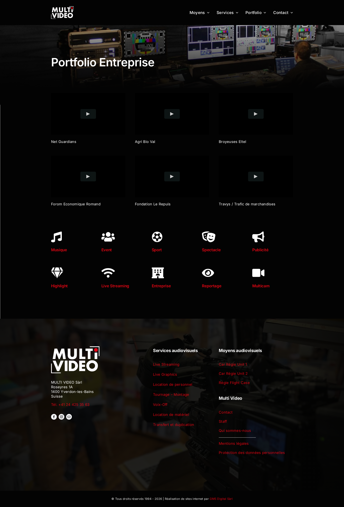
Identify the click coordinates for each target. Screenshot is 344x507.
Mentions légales (234, 443)
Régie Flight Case (234, 383)
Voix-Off (160, 404)
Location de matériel (171, 414)
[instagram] (61, 417)
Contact (226, 412)
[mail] (69, 417)
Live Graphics (165, 374)
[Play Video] (88, 114)
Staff (223, 421)
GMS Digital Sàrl (221, 499)
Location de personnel (172, 384)
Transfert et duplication (173, 425)
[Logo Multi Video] (62, 8)
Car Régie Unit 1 (233, 364)
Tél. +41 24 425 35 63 (70, 404)
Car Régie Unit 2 (233, 373)
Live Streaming (166, 364)
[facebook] (54, 417)
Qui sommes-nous (235, 430)
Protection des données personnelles (252, 453)
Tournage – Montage (171, 394)
